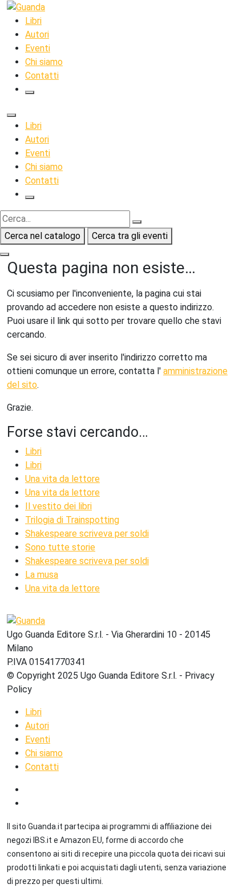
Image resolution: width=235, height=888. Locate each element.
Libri (33, 20)
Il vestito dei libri (58, 506)
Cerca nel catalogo (42, 235)
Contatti (42, 75)
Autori (37, 34)
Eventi (37, 48)
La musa (41, 574)
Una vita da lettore (62, 478)
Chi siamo (44, 61)
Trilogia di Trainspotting (72, 519)
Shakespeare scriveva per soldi (87, 533)
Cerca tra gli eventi (130, 235)
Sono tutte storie (60, 547)
